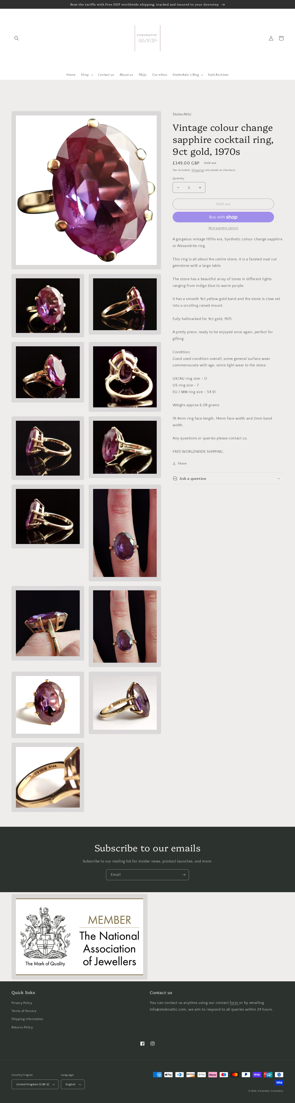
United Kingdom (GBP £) (32, 1084)
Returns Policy (22, 1027)
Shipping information (27, 1019)
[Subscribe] (184, 874)
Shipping (198, 170)
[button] (17, 38)
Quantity (178, 178)
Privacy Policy (22, 1003)
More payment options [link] (223, 228)
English (71, 1084)
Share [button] (182, 463)
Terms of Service (24, 1011)
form (234, 1003)
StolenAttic (264, 1091)
